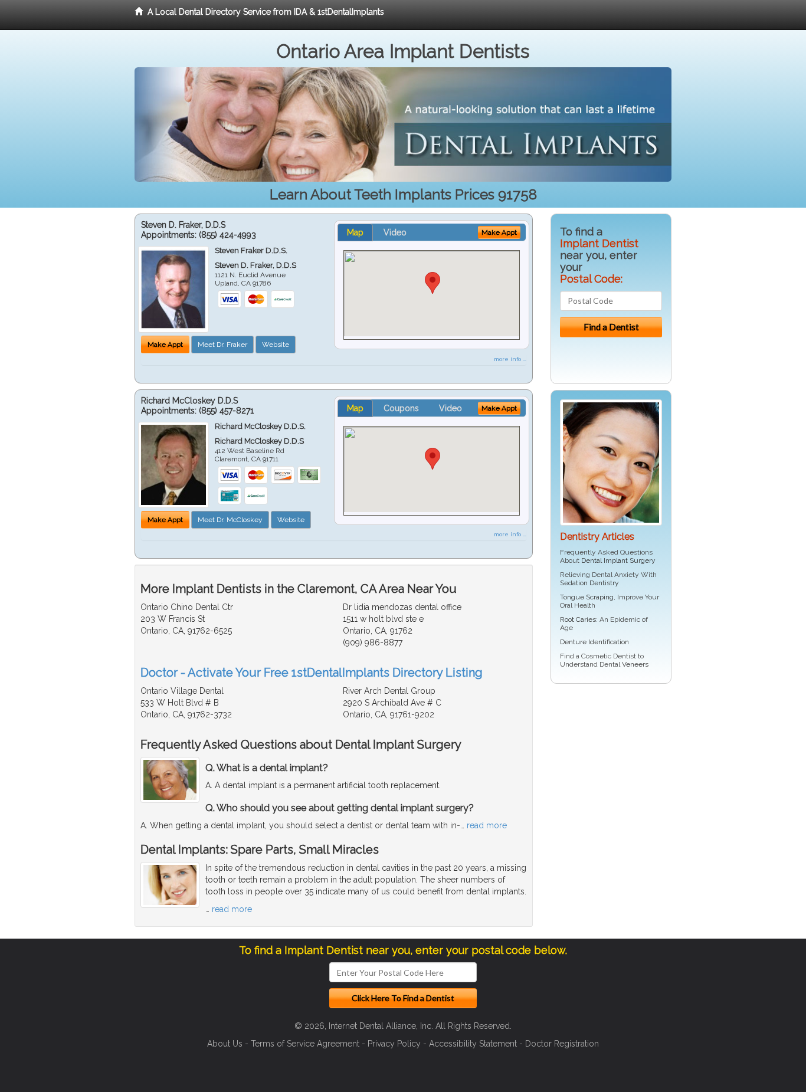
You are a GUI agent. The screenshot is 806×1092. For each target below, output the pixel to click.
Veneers (635, 664)
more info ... (510, 359)
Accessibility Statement (473, 1043)
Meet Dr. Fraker (222, 344)
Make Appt (165, 344)
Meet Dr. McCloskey (230, 520)
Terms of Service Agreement (305, 1043)
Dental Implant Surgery (618, 560)
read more (487, 825)
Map (355, 232)
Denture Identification (594, 642)
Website (275, 344)
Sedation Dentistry (589, 583)
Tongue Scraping (587, 597)
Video (395, 232)
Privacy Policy (394, 1043)
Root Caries (578, 619)
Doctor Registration (562, 1043)
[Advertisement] (611, 784)
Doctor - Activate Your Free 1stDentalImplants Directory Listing (311, 672)
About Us (225, 1043)
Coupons (401, 408)
